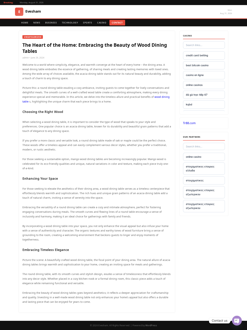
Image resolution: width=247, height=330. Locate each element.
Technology (70, 22)
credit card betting (197, 55)
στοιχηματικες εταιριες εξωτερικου (200, 192)
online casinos (194, 84)
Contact (117, 22)
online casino (193, 156)
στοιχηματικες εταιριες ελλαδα (200, 168)
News (36, 22)
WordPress (151, 325)
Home (24, 22)
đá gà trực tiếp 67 (196, 94)
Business (51, 22)
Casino (101, 22)
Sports (87, 22)
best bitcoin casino (197, 65)
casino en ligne (195, 75)
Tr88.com (189, 123)
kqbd (189, 104)
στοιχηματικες (195, 180)
